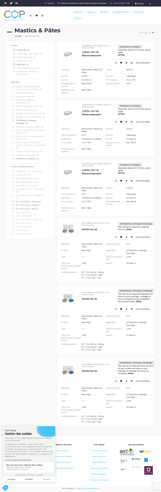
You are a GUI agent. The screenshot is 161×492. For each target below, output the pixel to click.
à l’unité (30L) (23, 174)
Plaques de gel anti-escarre (29, 151)
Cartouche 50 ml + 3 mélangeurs (30, 196)
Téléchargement (99, 462)
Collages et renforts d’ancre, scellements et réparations (29, 87)
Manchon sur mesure (26, 109)
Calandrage (23, 50)
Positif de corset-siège (27, 155)
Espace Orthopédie (99, 468)
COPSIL (85, 76)
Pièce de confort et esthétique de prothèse (30, 131)
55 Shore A (131, 139)
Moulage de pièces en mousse (30, 113)
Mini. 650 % (86, 83)
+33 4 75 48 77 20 (121, 3)
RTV (128, 244)
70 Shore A (131, 198)
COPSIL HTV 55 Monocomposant (91, 113)
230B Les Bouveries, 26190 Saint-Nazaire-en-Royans (83, 3)
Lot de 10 (21, 230)
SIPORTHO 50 (89, 370)
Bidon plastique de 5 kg (27, 182)
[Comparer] (132, 63)
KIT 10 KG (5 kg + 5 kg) (27, 205)
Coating (21, 53)
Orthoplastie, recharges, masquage (26, 121)
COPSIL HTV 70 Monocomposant (91, 172)
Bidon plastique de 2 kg (27, 178)
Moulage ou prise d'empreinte (30, 117)
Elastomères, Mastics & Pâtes (92, 130)
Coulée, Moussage (26, 57)
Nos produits (62, 450)
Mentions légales (99, 474)
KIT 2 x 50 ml (23, 212)
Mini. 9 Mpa (86, 90)
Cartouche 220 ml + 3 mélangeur (30, 190)
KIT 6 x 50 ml (23, 223)
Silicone (90, 48)
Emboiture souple (25, 96)
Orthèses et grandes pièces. (30, 126)
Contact (51, 3)
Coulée (37, 53)
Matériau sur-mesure (62, 462)
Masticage (23, 64)
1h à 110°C (131, 79)
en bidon (21, 171)
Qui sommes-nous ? (99, 450)
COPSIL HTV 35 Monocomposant (91, 54)
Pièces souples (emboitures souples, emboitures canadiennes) (30, 145)
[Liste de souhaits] (36, 15)
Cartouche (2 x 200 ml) (27, 185)
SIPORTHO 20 (89, 229)
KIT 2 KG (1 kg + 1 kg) (27, 208)
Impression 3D (25, 61)
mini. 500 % (131, 142)
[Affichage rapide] (126, 63)
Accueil (18, 36)
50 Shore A (131, 407)
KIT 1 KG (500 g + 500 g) (28, 201)
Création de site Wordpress (87, 488)
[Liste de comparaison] (42, 15)
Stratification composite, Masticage (27, 72)
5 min (84, 263)
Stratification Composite (29, 68)
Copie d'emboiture (25, 93)
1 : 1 (83, 256)
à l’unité (37, 171)
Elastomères (97, 46)
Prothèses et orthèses (27, 158)
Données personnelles (99, 480)
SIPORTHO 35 (89, 298)
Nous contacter (99, 456)
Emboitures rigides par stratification (26, 101)
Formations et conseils (62, 456)
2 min (128, 256)
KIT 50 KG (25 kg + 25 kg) (28, 219)
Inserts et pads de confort (29, 106)
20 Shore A (131, 263)
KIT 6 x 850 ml (24, 226)
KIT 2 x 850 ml (24, 216)
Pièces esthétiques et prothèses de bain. (30, 137)
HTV (128, 83)
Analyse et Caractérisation (62, 468)
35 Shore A (86, 79)
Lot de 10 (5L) (23, 234)
